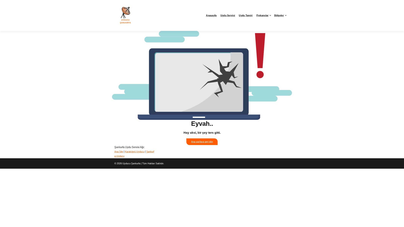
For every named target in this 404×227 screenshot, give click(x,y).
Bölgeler (279, 15)
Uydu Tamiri (245, 15)
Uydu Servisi (227, 15)
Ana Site (118, 151)
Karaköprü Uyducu (134, 151)
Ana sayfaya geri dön (202, 141)
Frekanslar (262, 15)
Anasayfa (211, 15)
